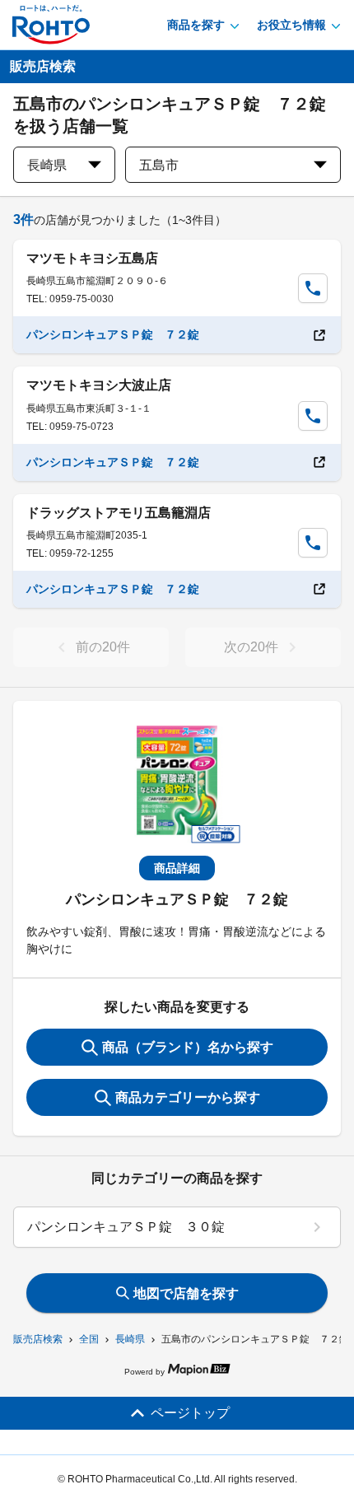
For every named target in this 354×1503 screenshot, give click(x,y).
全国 (89, 1339)
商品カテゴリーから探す (187, 1097)
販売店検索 (38, 1339)
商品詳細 (177, 868)
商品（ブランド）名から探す (187, 1047)
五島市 (159, 165)
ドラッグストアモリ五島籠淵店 (118, 513)
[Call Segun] (313, 288)
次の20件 (251, 647)
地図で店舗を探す (186, 1293)
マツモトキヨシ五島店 (92, 258)
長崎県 (130, 1339)
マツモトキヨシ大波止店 (98, 385)
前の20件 (103, 647)
